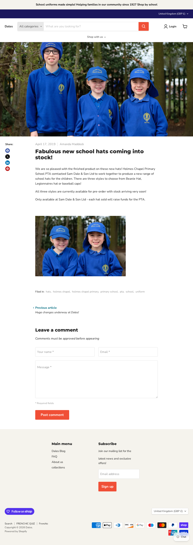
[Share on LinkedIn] (7, 162)
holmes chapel (61, 291)
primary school (109, 291)
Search (8, 523)
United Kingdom (172, 13)
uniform (140, 291)
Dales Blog (58, 451)
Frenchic (43, 523)
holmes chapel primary (85, 291)
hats (48, 291)
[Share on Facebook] (7, 150)
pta (122, 291)
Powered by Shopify (16, 531)
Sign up (107, 486)
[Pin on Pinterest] (7, 168)
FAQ (54, 456)
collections (58, 467)
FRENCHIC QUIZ (25, 523)
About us (57, 462)
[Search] (144, 26)
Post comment (52, 415)
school (129, 291)
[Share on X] (7, 156)
